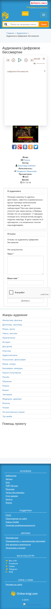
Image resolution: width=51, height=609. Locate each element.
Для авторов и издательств (18, 544)
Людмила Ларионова (27, 171)
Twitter (12, 566)
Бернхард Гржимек (27, 165)
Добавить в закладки (37, 7)
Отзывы (11, 233)
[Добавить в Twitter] (36, 147)
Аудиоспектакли (9, 355)
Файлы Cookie (12, 521)
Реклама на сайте (14, 584)
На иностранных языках (13, 411)
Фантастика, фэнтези (12, 320)
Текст (10, 253)
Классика (6, 350)
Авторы (9, 478)
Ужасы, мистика (9, 333)
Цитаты (9, 499)
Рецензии (10, 489)
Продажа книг (12, 537)
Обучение (7, 381)
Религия (6, 403)
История (6, 342)
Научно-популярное (11, 372)
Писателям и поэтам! (16, 547)
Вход (25, 13)
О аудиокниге (14, 191)
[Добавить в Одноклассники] (30, 147)
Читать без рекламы (15, 492)
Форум (9, 502)
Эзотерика (7, 394)
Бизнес (5, 390)
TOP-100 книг (12, 485)
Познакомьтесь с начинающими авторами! (25, 541)
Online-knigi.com (27, 593)
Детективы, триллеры (12, 324)
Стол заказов (12, 495)
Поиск (43, 24)
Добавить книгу (39, 2)
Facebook (13, 563)
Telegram (13, 569)
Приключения (8, 337)
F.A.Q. (8, 515)
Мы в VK (13, 561)
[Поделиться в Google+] (19, 147)
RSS (11, 572)
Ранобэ (5, 376)
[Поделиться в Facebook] (14, 147)
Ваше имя (12, 278)
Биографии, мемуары (12, 368)
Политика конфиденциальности (20, 525)
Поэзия (5, 407)
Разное (27, 159)
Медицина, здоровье (12, 398)
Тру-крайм (7, 416)
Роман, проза (8, 328)
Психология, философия (14, 359)
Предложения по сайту (16, 518)
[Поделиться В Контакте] (25, 147)
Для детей (7, 346)
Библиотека (11, 475)
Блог (8, 482)
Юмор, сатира (9, 363)
